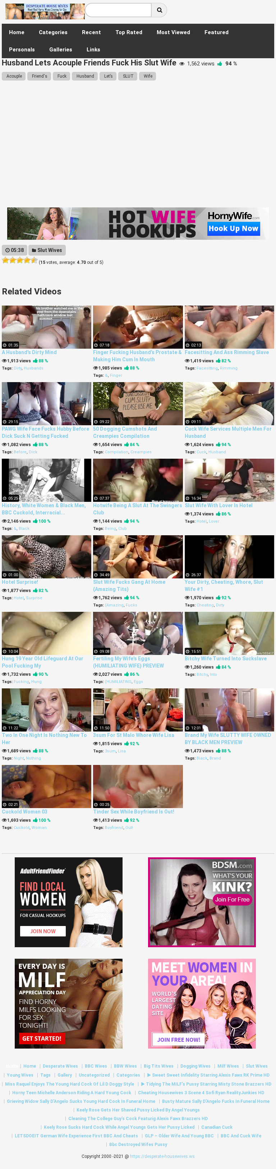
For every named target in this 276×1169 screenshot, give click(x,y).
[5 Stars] (34, 260)
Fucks (131, 605)
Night (19, 758)
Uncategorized (94, 1075)
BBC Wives (96, 1066)
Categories (128, 1075)
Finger (116, 375)
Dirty (18, 368)
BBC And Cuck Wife (241, 1135)
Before (20, 452)
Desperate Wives (60, 1066)
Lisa (122, 751)
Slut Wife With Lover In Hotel (219, 505)
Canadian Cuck (217, 1127)
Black (24, 528)
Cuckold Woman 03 (24, 812)
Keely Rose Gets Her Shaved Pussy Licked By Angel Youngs (138, 1110)
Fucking (21, 681)
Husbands (33, 368)
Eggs (138, 681)
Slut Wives (49, 250)
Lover (214, 521)
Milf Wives (228, 1066)
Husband (84, 76)
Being (110, 528)
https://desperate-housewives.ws (162, 1156)
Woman (39, 827)
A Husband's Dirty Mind (29, 352)
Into (213, 674)
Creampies (141, 452)
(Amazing (114, 605)
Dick (33, 452)
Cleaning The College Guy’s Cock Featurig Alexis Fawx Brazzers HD (138, 1118)
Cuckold (21, 827)
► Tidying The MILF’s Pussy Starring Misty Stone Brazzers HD (206, 1084)
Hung (36, 681)
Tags (45, 1075)
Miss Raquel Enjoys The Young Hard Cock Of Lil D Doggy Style (69, 1084)
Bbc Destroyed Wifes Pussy (138, 1144)
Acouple (13, 76)
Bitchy (202, 674)
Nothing (33, 758)
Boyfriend (114, 827)
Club (122, 528)
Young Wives (20, 1075)
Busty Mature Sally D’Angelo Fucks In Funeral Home (216, 1101)
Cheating (205, 605)
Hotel (202, 521)
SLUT (128, 76)
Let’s (108, 76)
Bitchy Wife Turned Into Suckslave (226, 658)
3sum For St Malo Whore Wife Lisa (133, 735)
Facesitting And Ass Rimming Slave (227, 352)
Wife (147, 76)
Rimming (229, 368)
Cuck (201, 452)
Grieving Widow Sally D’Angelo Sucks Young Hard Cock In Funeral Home (81, 1101)
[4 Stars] (27, 260)
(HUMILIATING (118, 681)
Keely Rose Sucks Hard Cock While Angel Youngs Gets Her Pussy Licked (119, 1127)
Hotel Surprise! (20, 582)
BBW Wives (125, 1066)
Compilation (116, 452)
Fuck (61, 76)
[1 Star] (5, 260)
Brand (215, 758)
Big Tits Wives (159, 1066)
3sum (110, 751)
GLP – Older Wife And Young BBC (179, 1135)
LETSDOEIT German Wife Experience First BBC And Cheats (76, 1135)
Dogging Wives (195, 1066)
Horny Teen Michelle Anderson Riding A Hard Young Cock (71, 1092)
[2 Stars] (12, 260)
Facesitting (207, 368)
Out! (129, 827)
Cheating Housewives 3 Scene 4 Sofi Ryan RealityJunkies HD (201, 1092)
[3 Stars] (19, 260)
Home (12, 1066)
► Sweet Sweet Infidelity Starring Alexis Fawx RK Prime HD (208, 1075)
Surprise (34, 598)
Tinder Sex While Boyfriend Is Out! (133, 812)
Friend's (39, 76)
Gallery (65, 1075)
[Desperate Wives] (45, 17)
